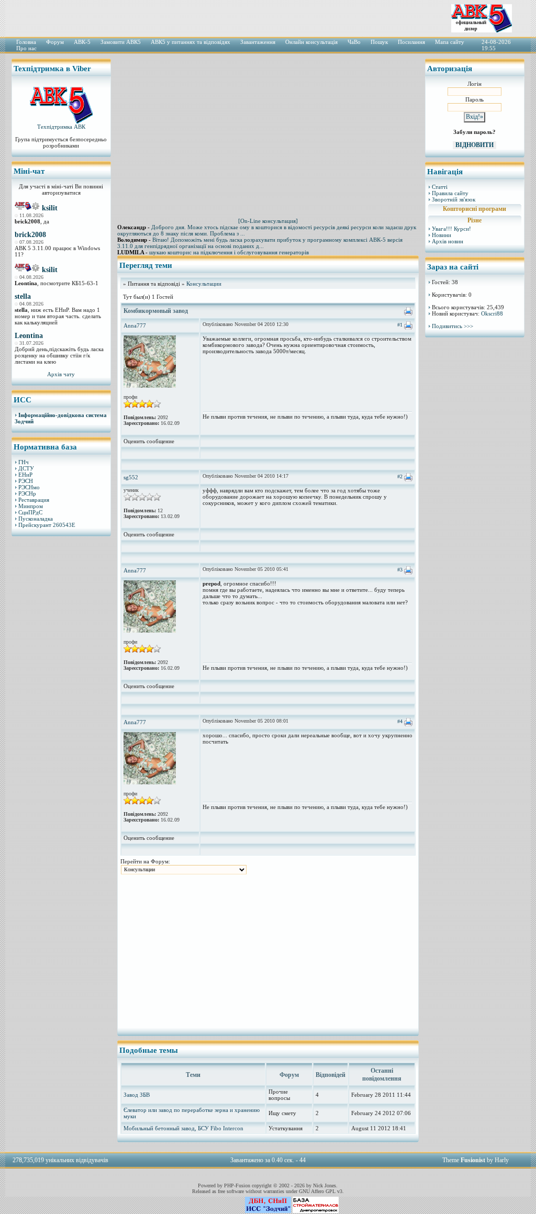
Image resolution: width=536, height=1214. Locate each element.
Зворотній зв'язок (453, 199)
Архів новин (447, 241)
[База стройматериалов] (316, 1211)
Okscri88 (492, 313)
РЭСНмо (29, 487)
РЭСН (25, 481)
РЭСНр (27, 493)
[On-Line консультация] (268, 221)
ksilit (50, 208)
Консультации (203, 283)
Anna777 (135, 325)
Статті (440, 187)
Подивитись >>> (452, 326)
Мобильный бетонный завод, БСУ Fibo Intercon (183, 1128)
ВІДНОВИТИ (474, 145)
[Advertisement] (61, 704)
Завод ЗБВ (137, 1095)
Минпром (30, 506)
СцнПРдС (30, 512)
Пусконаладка (35, 518)
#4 (400, 721)
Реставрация (33, 500)
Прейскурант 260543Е (46, 525)
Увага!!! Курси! (451, 229)
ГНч (23, 462)
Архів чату (61, 374)
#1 (400, 325)
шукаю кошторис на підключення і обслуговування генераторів (229, 252)
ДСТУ (26, 468)
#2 (400, 476)
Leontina (29, 336)
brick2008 (30, 235)
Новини (441, 235)
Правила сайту (450, 193)
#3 (400, 569)
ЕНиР (25, 474)
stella (23, 296)
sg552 (131, 477)
